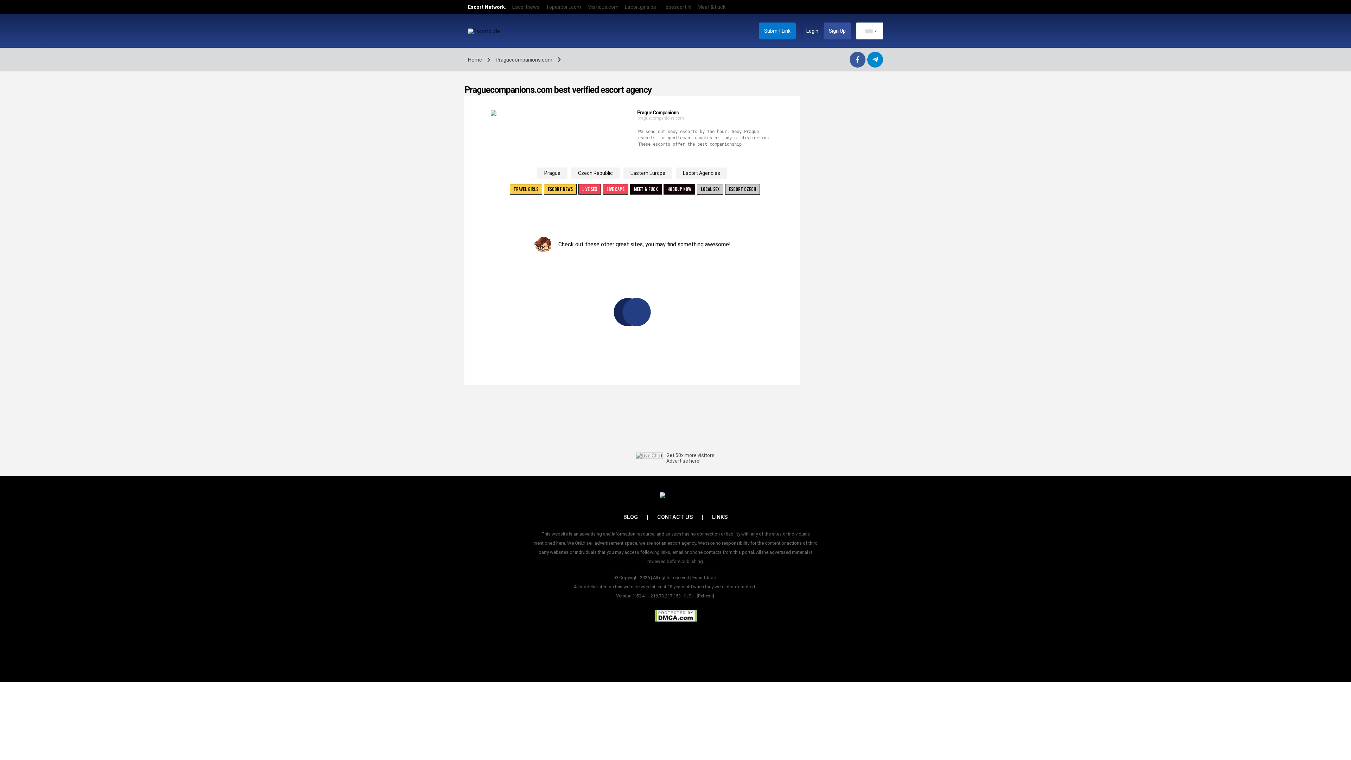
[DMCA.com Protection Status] (675, 615)
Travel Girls (526, 189)
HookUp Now (679, 189)
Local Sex (710, 189)
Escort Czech (742, 189)
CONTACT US (675, 517)
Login (812, 31)
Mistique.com (603, 7)
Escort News (560, 189)
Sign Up (837, 31)
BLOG (630, 517)
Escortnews (526, 7)
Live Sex (589, 189)
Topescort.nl (676, 7)
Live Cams (615, 189)
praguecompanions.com (661, 118)
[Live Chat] (649, 455)
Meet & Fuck (711, 7)
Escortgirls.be (640, 7)
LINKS (720, 517)
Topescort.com (563, 7)
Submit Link (777, 31)
